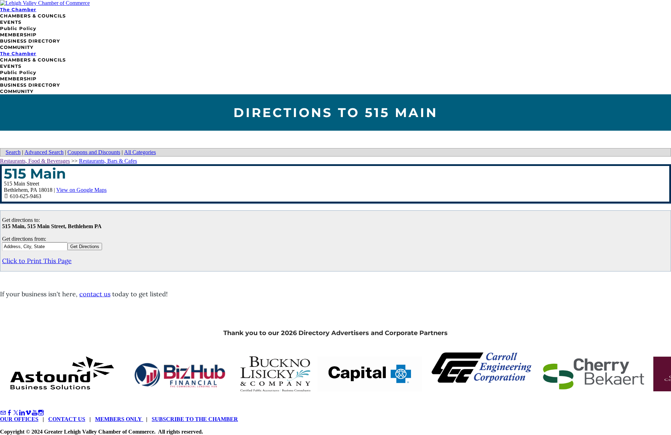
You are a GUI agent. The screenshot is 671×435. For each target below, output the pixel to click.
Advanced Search (44, 152)
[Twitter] (16, 413)
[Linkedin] (22, 413)
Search (13, 152)
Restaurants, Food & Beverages (35, 161)
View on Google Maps (81, 190)
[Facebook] (9, 413)
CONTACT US (66, 419)
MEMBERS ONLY (119, 419)
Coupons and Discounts (93, 152)
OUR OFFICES (19, 419)
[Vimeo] (28, 413)
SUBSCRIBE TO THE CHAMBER (195, 419)
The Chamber (18, 9)
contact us (94, 294)
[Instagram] (41, 413)
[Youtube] (34, 413)
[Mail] (3, 413)
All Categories (140, 152)
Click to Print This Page (37, 261)
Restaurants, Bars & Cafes (108, 161)
